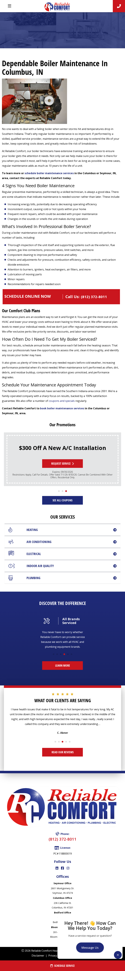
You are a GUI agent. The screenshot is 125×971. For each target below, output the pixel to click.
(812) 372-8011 (62, 839)
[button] (59, 491)
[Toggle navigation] (9, 6)
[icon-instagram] (68, 868)
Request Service (61, 463)
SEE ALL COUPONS (62, 500)
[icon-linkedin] (57, 868)
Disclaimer (38, 955)
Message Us (90, 947)
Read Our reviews (63, 752)
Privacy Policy (56, 955)
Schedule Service (64, 966)
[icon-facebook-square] (62, 868)
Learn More (62, 665)
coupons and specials (62, 401)
